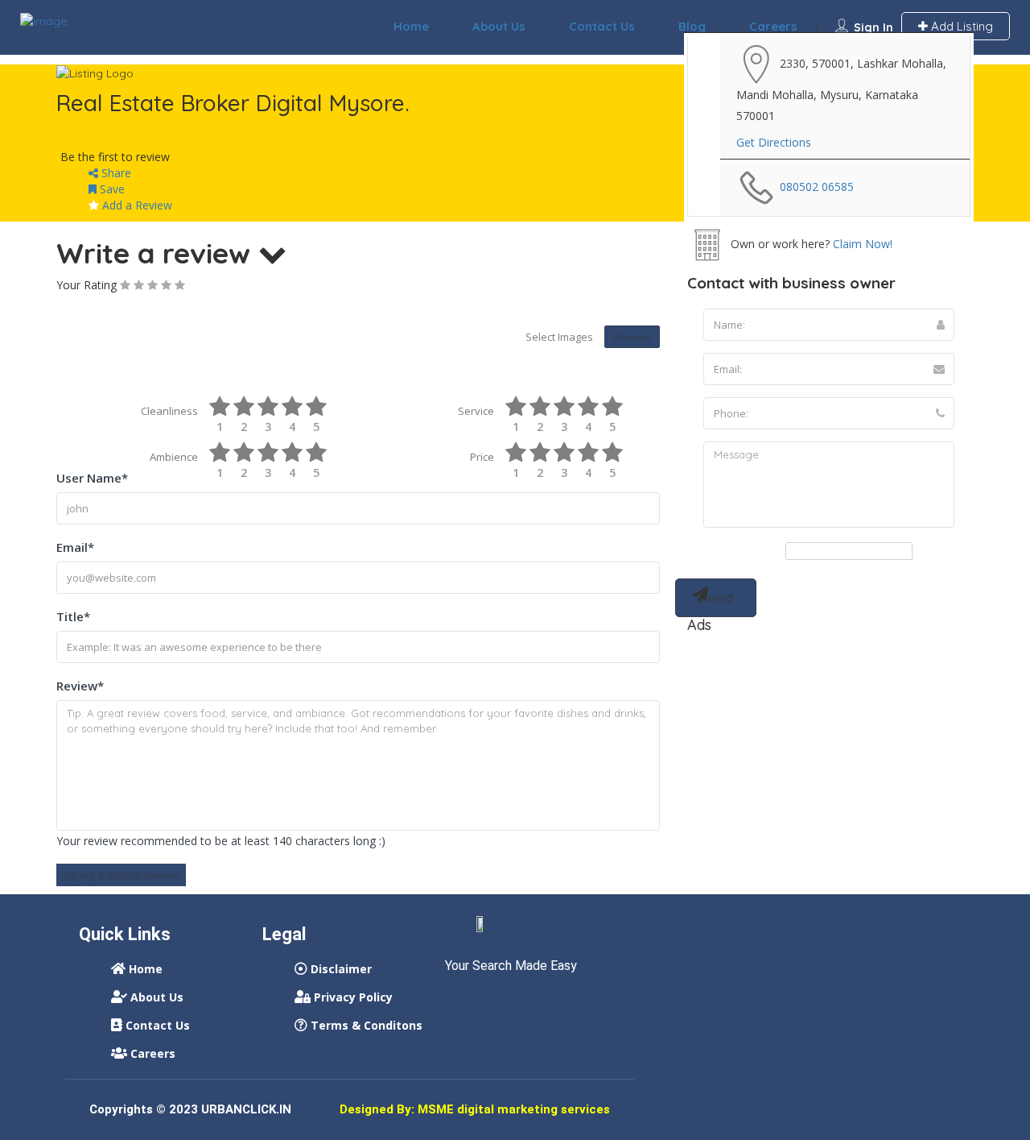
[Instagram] (516, 1000)
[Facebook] (456, 1000)
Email (75, 547)
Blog (692, 26)
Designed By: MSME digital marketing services (475, 1110)
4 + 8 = (766, 551)
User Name (92, 478)
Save (111, 189)
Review (80, 686)
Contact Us (602, 26)
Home (411, 26)
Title (73, 616)
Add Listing (960, 26)
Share (114, 172)
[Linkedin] (486, 1000)
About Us (498, 26)
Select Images (559, 337)
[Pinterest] (545, 1000)
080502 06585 (817, 186)
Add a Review (135, 205)
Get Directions (773, 142)
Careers (773, 26)
